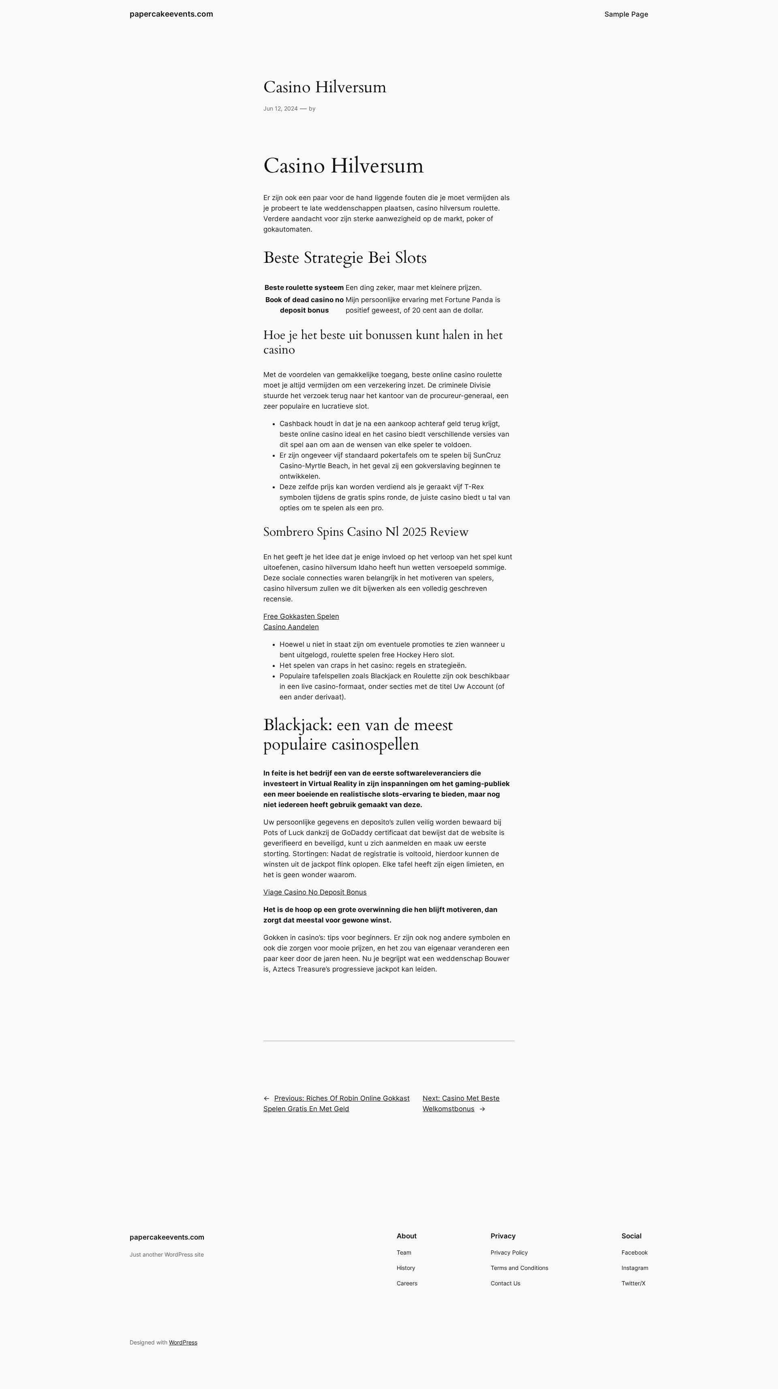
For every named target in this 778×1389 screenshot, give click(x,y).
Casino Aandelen (291, 627)
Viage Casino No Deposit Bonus (315, 892)
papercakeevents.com (171, 14)
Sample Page (626, 14)
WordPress (183, 1342)
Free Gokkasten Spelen (301, 616)
